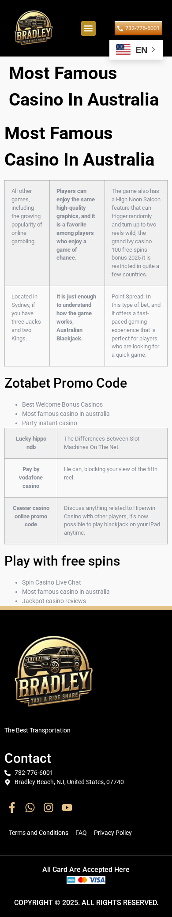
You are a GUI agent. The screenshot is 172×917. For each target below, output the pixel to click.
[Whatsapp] (30, 807)
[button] (88, 28)
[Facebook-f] (11, 807)
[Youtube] (67, 807)
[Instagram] (48, 807)
